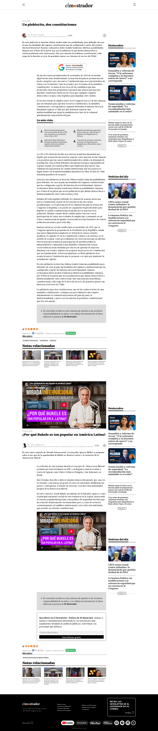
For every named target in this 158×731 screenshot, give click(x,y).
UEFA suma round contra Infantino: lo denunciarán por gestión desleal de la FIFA (122, 205)
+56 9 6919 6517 (26, 711)
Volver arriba (26, 723)
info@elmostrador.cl (36, 711)
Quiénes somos (61, 704)
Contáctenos (85, 709)
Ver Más (69, 35)
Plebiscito (53, 340)
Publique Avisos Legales (89, 707)
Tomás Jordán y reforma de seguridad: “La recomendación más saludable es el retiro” (121, 107)
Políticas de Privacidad (63, 710)
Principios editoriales (63, 708)
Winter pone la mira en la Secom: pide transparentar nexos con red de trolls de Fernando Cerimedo (120, 125)
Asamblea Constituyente (30, 340)
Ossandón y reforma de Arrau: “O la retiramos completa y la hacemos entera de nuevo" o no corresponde (121, 75)
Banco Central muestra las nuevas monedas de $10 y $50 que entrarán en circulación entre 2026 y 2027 (55, 133)
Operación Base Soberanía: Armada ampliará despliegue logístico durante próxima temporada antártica (55, 143)
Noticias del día (118, 176)
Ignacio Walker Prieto (37, 445)
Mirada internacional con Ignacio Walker (35, 657)
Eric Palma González (37, 35)
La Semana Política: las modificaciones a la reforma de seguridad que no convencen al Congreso (121, 220)
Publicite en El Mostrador (89, 705)
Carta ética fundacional (64, 706)
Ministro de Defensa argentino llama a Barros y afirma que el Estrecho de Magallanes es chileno (89, 133)
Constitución (44, 340)
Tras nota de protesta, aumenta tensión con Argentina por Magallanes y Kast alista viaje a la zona (89, 143)
